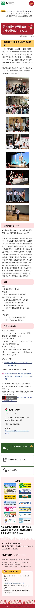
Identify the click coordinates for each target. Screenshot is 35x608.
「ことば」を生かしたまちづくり (16, 13)
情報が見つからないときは (17, 459)
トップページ (10, 11)
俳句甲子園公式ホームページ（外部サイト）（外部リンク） (18, 364)
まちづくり (28, 11)
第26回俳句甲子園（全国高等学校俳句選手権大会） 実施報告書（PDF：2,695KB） (18, 376)
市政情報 (19, 11)
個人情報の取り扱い (15, 543)
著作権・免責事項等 (7, 546)
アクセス (4, 543)
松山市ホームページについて (24, 546)
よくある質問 (12, 470)
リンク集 (15, 549)
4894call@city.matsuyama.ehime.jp (14, 583)
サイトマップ (6, 549)
